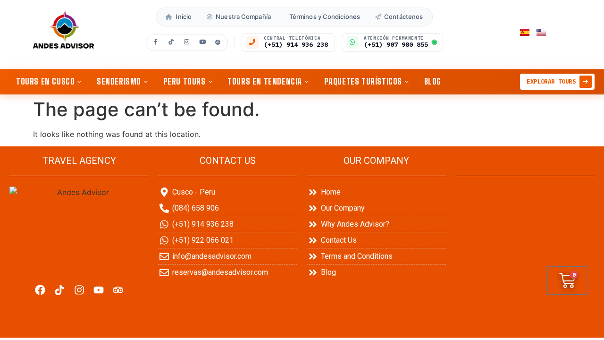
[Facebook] (155, 42)
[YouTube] (202, 42)
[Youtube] (98, 289)
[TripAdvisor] (218, 42)
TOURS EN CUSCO (45, 81)
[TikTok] (171, 42)
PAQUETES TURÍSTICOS (363, 81)
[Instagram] (186, 42)
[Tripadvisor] (117, 289)
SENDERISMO (119, 81)
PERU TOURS (184, 81)
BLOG (432, 81)
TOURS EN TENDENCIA (264, 81)
